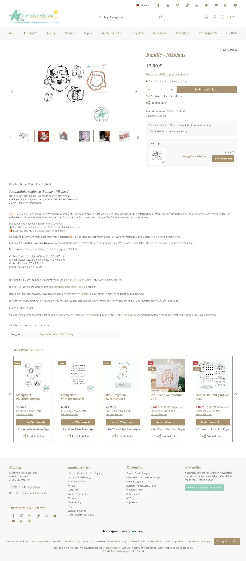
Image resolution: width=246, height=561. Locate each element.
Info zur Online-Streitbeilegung (85, 473)
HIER (151, 131)
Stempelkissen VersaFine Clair (71, 286)
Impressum (132, 502)
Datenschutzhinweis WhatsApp (143, 477)
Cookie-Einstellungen (138, 473)
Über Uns (88, 541)
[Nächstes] (136, 90)
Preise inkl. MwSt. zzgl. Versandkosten (167, 74)
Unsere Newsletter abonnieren (204, 487)
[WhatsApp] (196, 5)
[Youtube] (216, 5)
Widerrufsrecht (134, 489)
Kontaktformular (38, 493)
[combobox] (126, 17)
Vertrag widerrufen (227, 541)
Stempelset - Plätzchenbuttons (28, 396)
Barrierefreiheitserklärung (141, 485)
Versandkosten (113, 547)
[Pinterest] (177, 5)
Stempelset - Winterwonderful (72, 396)
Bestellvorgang (134, 481)
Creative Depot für (78, 494)
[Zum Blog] (225, 5)
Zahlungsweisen (77, 481)
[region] (74, 96)
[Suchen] (160, 17)
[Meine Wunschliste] (206, 17)
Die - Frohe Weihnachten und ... (167, 396)
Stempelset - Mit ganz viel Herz (213, 396)
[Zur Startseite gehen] (33, 16)
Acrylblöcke (82, 293)
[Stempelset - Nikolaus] (157, 156)
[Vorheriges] (11, 90)
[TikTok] (187, 5)
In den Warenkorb (206, 89)
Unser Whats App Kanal (81, 514)
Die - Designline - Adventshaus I (117, 396)
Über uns (73, 489)
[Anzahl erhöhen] (171, 89)
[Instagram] (168, 5)
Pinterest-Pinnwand (85, 314)
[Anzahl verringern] (149, 89)
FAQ (70, 506)
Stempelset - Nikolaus (194, 156)
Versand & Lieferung (79, 477)
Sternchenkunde (77, 510)
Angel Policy (74, 502)
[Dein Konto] (215, 17)
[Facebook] (158, 5)
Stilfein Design (76, 279)
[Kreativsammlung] (235, 5)
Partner (72, 498)
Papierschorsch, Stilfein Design (57, 334)
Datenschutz (133, 494)
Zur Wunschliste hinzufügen (167, 96)
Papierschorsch (112, 279)
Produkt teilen (159, 102)
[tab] (18, 184)
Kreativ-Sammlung (124, 314)
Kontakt (72, 485)
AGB (128, 498)
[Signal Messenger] (206, 5)
